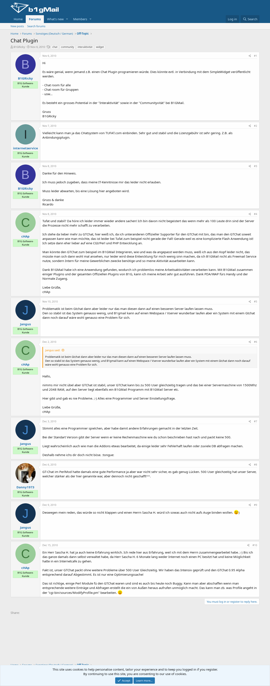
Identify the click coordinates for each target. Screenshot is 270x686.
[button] (67, 19)
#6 (255, 342)
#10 (254, 545)
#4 (255, 214)
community (67, 47)
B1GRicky (19, 47)
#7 (255, 421)
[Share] (249, 56)
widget (100, 47)
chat (54, 47)
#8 (255, 464)
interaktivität (85, 47)
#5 (255, 301)
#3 (255, 166)
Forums (35, 19)
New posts (17, 26)
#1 (255, 56)
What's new (55, 19)
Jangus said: (52, 350)
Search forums (36, 26)
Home (18, 19)
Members (80, 19)
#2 (255, 126)
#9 (255, 505)
